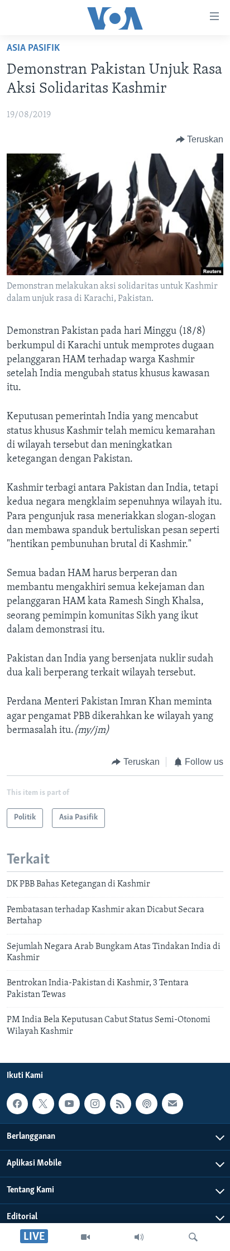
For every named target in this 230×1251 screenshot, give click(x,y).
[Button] (200, 139)
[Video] (85, 1237)
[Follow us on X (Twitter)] (43, 1103)
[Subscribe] (172, 1103)
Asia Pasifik (33, 49)
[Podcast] (146, 1103)
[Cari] (193, 1237)
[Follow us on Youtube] (69, 1103)
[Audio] (139, 1237)
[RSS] (120, 1103)
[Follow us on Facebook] (17, 1103)
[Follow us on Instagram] (95, 1103)
